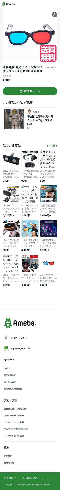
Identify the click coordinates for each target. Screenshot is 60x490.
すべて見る (51, 145)
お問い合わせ (10, 375)
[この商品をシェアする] (54, 14)
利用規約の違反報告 (13, 388)
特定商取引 (9, 462)
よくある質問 (10, 381)
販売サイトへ (32, 91)
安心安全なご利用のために (16, 429)
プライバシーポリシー (14, 415)
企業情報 (8, 477)
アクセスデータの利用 (14, 422)
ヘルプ (7, 368)
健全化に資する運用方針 (15, 408)
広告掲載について (31, 477)
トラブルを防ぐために (14, 436)
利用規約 (8, 456)
